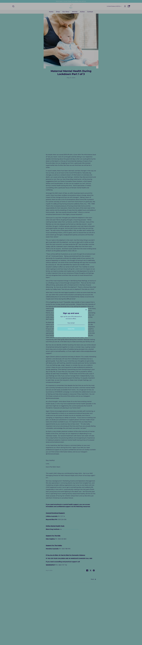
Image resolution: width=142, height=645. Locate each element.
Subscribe (71, 329)
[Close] (86, 309)
